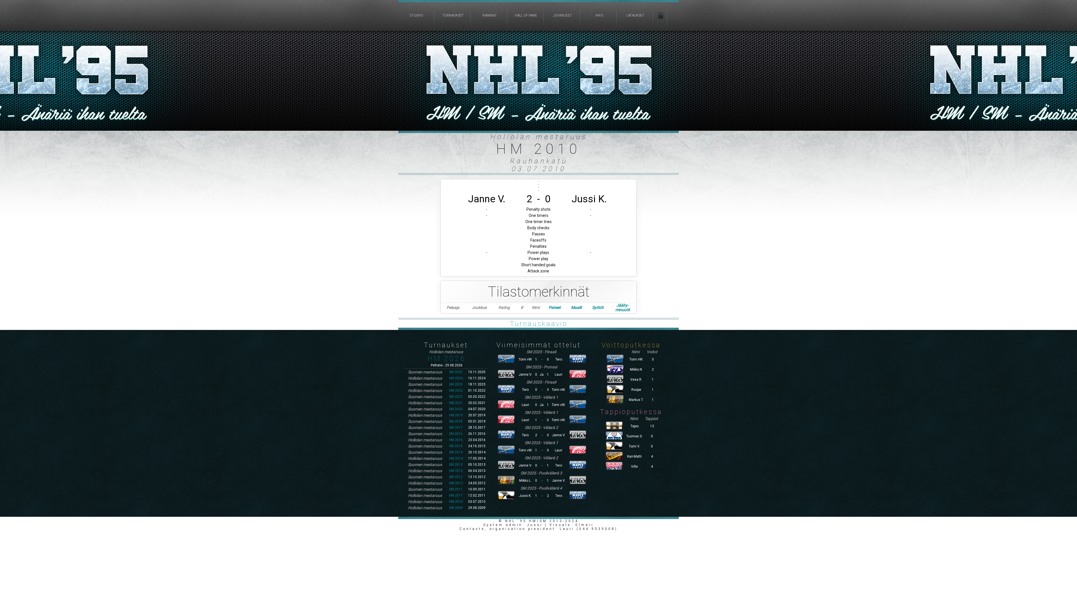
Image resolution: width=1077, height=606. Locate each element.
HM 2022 (456, 390)
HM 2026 (447, 359)
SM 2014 (455, 452)
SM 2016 (455, 434)
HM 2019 (456, 415)
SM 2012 (455, 477)
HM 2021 (456, 403)
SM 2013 (455, 465)
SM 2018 (455, 421)
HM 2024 (456, 378)
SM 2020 (455, 409)
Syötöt (598, 307)
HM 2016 (456, 440)
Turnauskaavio (538, 324)
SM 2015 (455, 446)
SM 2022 (455, 397)
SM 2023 (455, 384)
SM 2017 (455, 428)
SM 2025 (455, 372)
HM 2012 (456, 483)
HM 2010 (456, 502)
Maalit (576, 307)
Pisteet (555, 307)
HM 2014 (456, 458)
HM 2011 (456, 495)
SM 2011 (455, 489)
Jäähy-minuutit (622, 307)
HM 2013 (456, 471)
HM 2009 (456, 508)
